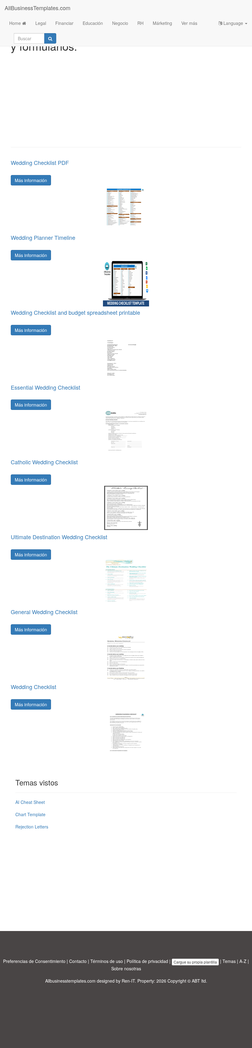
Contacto (78, 961)
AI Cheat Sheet (30, 802)
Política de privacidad (147, 961)
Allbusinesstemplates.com (70, 981)
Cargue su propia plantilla (195, 961)
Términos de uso (106, 961)
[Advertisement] (126, 98)
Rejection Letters (31, 827)
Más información (31, 180)
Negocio (120, 23)
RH (140, 23)
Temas (229, 961)
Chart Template (30, 814)
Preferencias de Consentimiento (34, 961)
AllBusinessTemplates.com (37, 8)
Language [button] (233, 23)
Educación (93, 23)
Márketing (162, 23)
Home (15, 23)
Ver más (189, 23)
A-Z (242, 961)
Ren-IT (128, 981)
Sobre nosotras (126, 968)
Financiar (64, 23)
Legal (40, 23)
